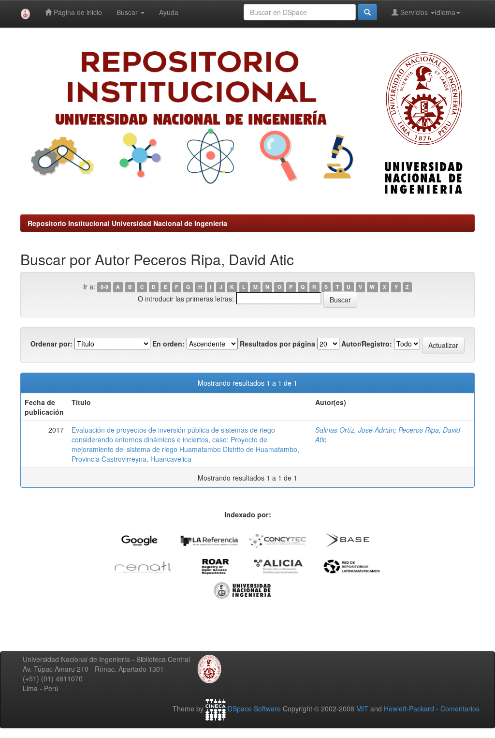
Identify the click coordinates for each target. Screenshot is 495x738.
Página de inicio (77, 12)
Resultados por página (277, 343)
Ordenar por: (51, 343)
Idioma (445, 12)
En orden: (168, 343)
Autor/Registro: (366, 343)
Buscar (128, 12)
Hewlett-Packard (409, 708)
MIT (362, 708)
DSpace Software (254, 708)
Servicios (414, 12)
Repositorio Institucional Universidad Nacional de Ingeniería (127, 223)
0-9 (104, 287)
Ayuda (168, 12)
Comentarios (460, 708)
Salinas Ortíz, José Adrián (354, 430)
